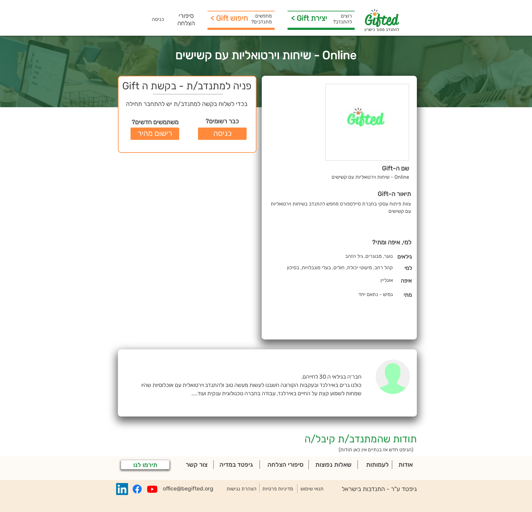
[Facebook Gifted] (137, 489)
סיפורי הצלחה (186, 19)
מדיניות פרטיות (277, 489)
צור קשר (197, 464)
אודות (405, 464)
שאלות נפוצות (333, 464)
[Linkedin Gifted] (122, 489)
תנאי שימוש (312, 489)
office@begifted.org (188, 488)
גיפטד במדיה (236, 464)
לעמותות (377, 464)
